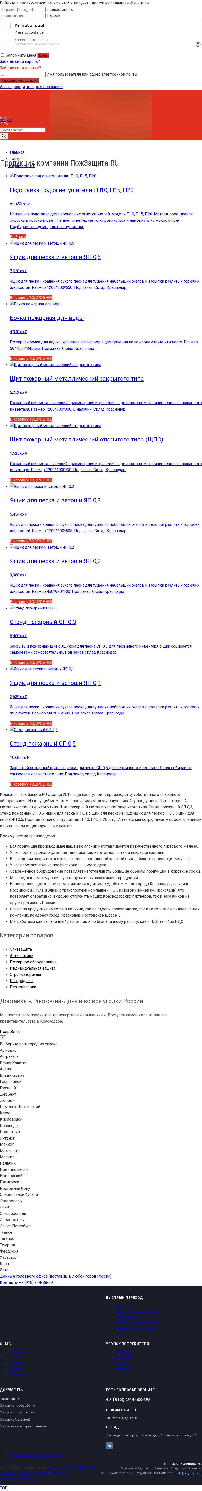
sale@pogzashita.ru (189, 1473)
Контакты (9, 1282)
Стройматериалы (25, 974)
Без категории (23, 987)
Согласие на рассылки (17, 1412)
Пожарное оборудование (33, 962)
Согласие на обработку (17, 1405)
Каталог (16, 1358)
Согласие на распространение (23, 1426)
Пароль (53, 15)
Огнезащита (21, 949)
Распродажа (21, 980)
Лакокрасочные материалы (138, 1312)
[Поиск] (4, 136)
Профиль (123, 1352)
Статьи (15, 1369)
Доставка (124, 1358)
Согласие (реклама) (15, 1419)
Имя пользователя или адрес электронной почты (92, 74)
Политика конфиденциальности (36, 1455)
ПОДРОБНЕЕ (40, 297)
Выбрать (18, 236)
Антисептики (21, 955)
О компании (19, 1352)
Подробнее (10, 1031)
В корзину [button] (19, 297)
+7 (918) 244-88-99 (36, 1282)
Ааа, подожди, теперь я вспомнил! (31, 86)
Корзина (123, 1369)
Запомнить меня (21, 55)
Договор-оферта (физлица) (72, 1468)
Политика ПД (10, 1398)
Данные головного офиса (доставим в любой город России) (56, 1276)
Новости (16, 1363)
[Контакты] (4, 146)
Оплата (122, 1363)
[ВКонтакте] (109, 1445)
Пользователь (60, 9)
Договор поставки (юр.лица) (24, 1473)
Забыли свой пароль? (20, 61)
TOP (4, 1488)
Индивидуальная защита (32, 968)
